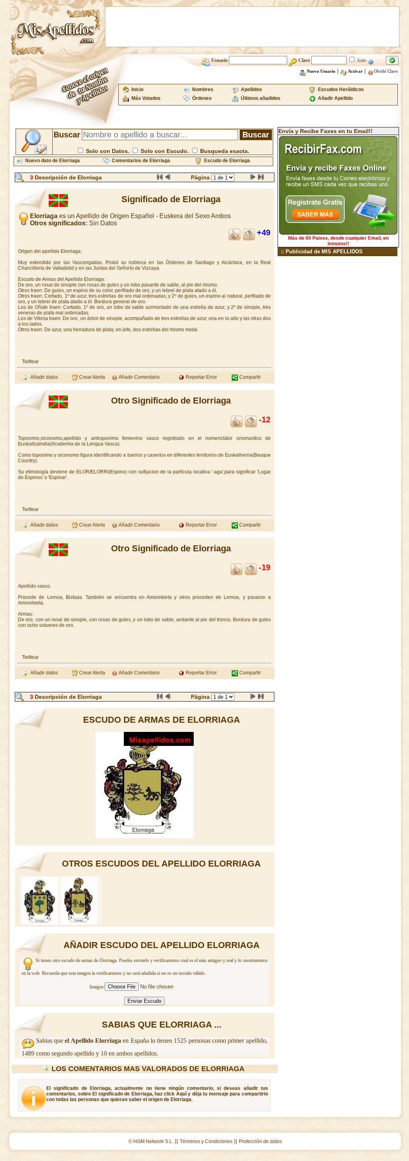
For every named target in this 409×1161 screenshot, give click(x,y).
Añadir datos (43, 377)
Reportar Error (201, 377)
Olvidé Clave (386, 71)
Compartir (249, 377)
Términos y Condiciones (206, 1141)
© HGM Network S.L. (151, 1141)
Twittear (30, 361)
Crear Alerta (91, 377)
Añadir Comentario (139, 377)
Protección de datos (260, 1141)
